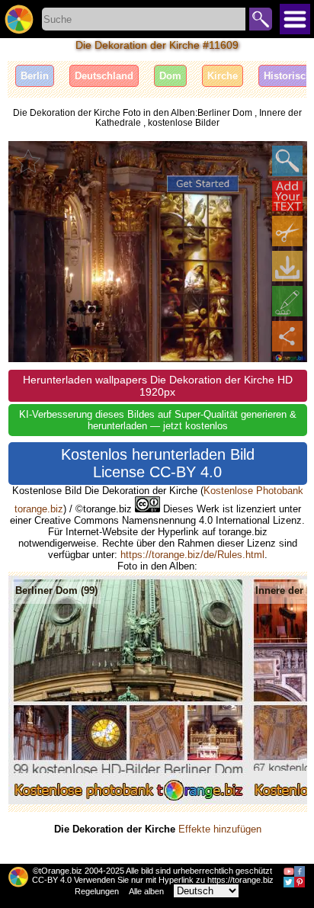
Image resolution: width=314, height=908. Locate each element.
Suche (260, 19)
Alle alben (146, 891)
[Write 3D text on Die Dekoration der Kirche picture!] (287, 196)
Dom (170, 76)
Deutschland (104, 76)
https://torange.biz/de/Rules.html (192, 554)
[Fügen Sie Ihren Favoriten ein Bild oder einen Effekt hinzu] (28, 161)
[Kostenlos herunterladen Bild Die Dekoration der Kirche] (287, 266)
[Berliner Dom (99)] (128, 801)
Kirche (222, 76)
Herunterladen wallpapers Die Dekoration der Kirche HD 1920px (158, 386)
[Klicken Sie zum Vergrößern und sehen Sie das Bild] (287, 161)
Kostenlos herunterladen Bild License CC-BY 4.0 (158, 463)
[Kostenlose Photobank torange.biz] (19, 19)
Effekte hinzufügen (219, 829)
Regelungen (97, 891)
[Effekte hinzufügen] (287, 301)
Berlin (35, 76)
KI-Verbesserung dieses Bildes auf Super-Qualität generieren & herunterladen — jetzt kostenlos (157, 420)
